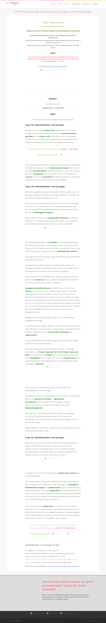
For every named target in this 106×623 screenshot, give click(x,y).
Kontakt (95, 4)
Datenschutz (18, 620)
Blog (59, 4)
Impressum (9, 620)
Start (53, 4)
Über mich (86, 4)
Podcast (67, 4)
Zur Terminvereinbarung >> (48, 154)
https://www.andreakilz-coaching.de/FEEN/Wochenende (63, 566)
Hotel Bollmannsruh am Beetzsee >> (54, 66)
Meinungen (76, 4)
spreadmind (96, 620)
